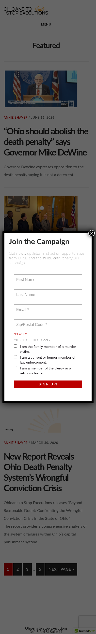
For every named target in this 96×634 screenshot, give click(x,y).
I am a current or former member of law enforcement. (47, 359)
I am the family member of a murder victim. (48, 349)
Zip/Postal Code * (31, 321)
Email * (22, 306)
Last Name (25, 291)
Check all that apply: (32, 340)
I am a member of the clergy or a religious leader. (45, 370)
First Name (25, 276)
